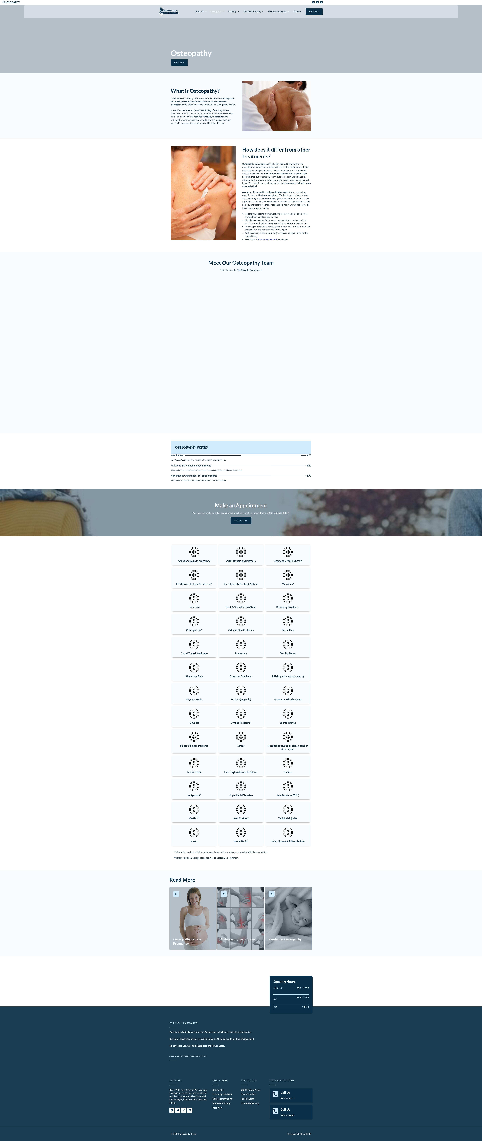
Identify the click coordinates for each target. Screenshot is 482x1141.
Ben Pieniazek (241, 286)
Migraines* (288, 583)
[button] (205, 11)
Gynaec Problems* (241, 722)
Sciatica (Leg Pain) (241, 699)
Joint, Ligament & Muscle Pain (288, 841)
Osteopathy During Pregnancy (187, 941)
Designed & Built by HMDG (299, 1134)
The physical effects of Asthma (241, 583)
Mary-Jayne (241, 400)
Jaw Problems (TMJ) (288, 795)
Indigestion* (194, 795)
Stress (241, 745)
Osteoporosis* (194, 630)
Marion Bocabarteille (241, 362)
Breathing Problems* (287, 607)
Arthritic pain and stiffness (241, 560)
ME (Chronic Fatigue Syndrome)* (194, 583)
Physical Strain (194, 699)
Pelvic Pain (288, 630)
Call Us (285, 1092)
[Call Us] (275, 1094)
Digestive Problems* (241, 676)
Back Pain (194, 607)
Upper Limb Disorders (241, 795)
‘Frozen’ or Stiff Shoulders (288, 699)
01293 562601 (288, 1115)
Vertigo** (194, 818)
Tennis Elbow (194, 772)
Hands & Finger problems (194, 745)
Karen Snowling (241, 324)
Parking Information (183, 1023)
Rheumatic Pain (194, 676)
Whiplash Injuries (287, 818)
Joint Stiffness (241, 818)
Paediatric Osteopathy (285, 939)
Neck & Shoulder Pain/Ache (241, 607)
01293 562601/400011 (278, 513)
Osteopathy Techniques (238, 939)
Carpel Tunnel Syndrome (194, 653)
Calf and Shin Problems (241, 630)
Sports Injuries (288, 722)
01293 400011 (288, 1098)
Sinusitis (194, 722)
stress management (267, 239)
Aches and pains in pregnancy (194, 560)
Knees (194, 841)
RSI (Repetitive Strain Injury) (288, 676)
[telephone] (317, 2)
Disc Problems (288, 653)
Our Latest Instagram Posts (188, 1056)
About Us (175, 1080)
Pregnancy (241, 653)
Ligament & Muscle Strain (288, 560)
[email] (313, 2)
